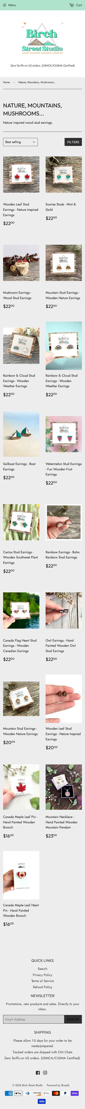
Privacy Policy (42, 975)
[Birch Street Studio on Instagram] (45, 1073)
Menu (12, 5)
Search (42, 968)
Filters (73, 142)
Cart (78, 5)
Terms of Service (42, 981)
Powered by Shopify (58, 1085)
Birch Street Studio (32, 1085)
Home (6, 82)
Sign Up (73, 1019)
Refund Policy (42, 987)
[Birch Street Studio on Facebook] (38, 1073)
